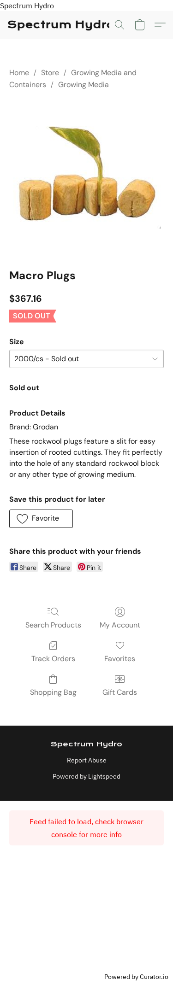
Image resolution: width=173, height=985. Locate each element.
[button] (60, 25)
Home (19, 72)
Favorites (119, 658)
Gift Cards (119, 692)
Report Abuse (87, 760)
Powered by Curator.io (136, 976)
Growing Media (83, 84)
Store (50, 72)
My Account (120, 625)
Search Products (53, 625)
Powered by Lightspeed (86, 776)
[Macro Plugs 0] (87, 177)
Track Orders (53, 658)
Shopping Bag (53, 692)
